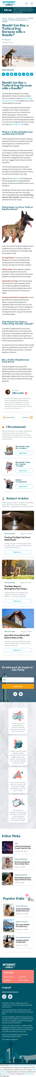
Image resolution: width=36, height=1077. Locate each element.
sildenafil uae (6, 1074)
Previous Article (10, 417)
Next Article (26, 417)
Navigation (7, 980)
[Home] (9, 3)
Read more (23, 453)
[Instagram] (15, 694)
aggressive (16, 178)
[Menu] (32, 3)
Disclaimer (22, 977)
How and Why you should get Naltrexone (22, 1065)
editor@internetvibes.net (10, 992)
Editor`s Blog (23, 980)
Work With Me (8, 977)
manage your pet (18, 124)
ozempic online (29, 1074)
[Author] (26, 393)
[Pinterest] (21, 694)
